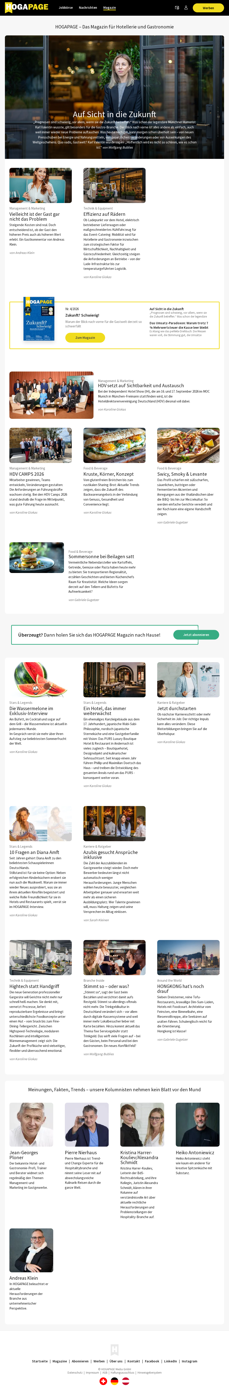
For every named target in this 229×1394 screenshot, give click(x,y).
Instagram (189, 1361)
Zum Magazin (85, 337)
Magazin (109, 7)
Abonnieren (80, 1361)
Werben (208, 8)
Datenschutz (75, 1373)
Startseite (40, 1361)
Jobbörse (66, 7)
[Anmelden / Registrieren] (186, 7)
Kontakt (133, 1361)
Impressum (92, 1373)
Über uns (116, 1361)
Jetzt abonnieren (196, 635)
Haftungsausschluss (122, 1373)
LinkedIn (170, 1361)
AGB (104, 1373)
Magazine (60, 1361)
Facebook (152, 1361)
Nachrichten (88, 7)
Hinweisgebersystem (150, 1373)
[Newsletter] (177, 7)
